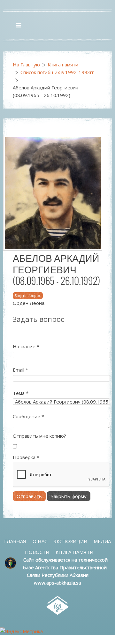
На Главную (26, 64)
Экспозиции (70, 541)
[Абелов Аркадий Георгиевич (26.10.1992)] (52, 192)
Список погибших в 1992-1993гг (57, 72)
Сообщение (28, 416)
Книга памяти (63, 64)
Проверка (26, 457)
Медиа (102, 541)
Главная (15, 541)
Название (26, 346)
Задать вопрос (28, 295)
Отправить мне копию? (39, 436)
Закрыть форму (69, 496)
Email (20, 370)
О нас (40, 541)
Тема (20, 393)
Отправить (29, 496)
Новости (37, 552)
